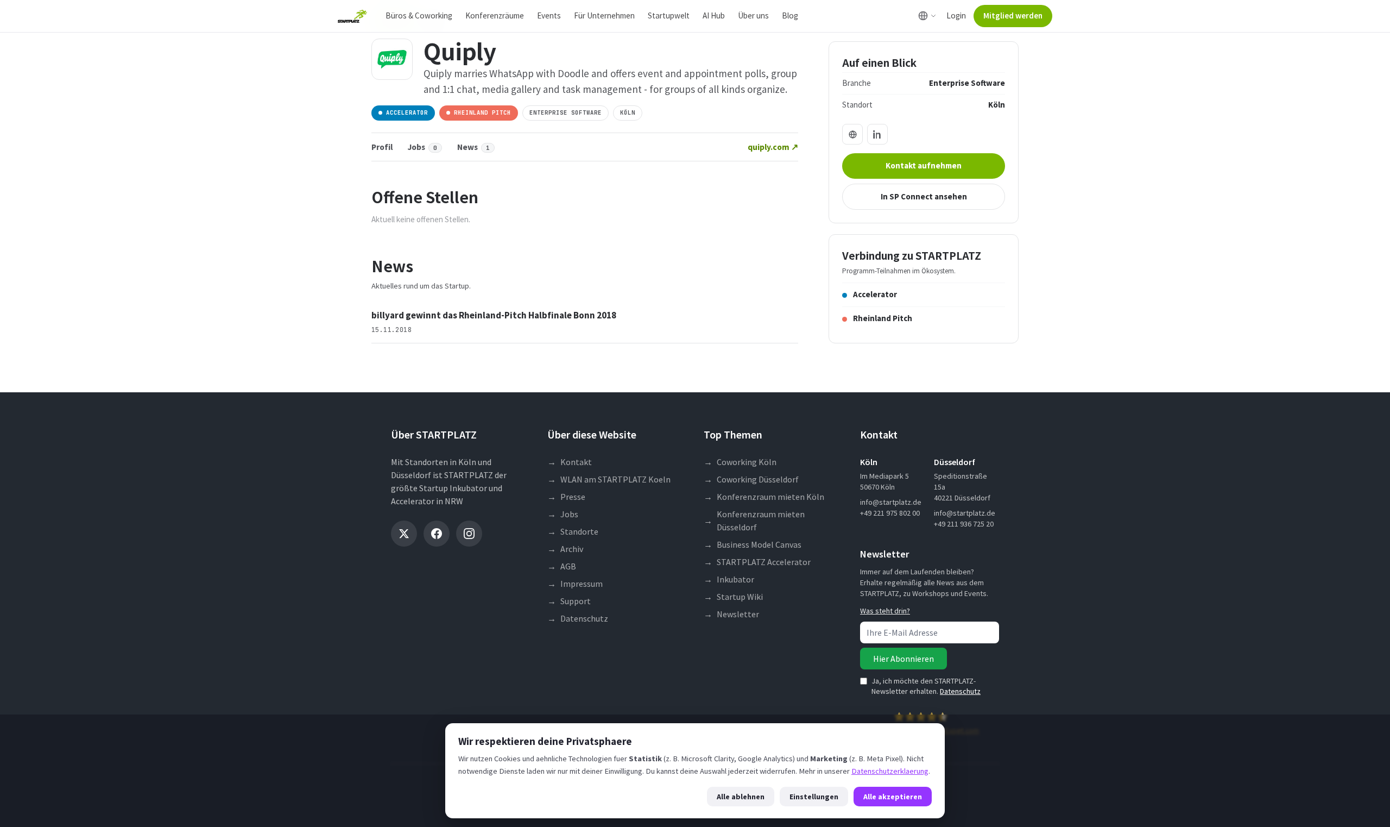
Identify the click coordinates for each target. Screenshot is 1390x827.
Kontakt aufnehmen (924, 165)
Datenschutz (577, 618)
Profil (382, 147)
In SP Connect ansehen (924, 196)
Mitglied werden (1012, 15)
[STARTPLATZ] (352, 16)
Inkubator (729, 579)
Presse (566, 496)
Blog (790, 15)
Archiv (565, 548)
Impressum (575, 583)
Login (956, 15)
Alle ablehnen (740, 796)
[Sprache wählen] (927, 16)
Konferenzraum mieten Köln (764, 496)
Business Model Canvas (752, 544)
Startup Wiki (733, 596)
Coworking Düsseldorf (751, 479)
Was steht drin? (885, 611)
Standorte (572, 531)
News (473, 147)
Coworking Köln (740, 461)
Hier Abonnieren (903, 658)
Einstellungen (813, 796)
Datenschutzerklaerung (889, 771)
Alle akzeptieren (892, 796)
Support (569, 601)
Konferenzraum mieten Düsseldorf (754, 520)
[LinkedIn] (877, 134)
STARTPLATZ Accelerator (757, 561)
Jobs (422, 147)
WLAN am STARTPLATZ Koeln (609, 479)
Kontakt (569, 461)
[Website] (852, 134)
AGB (561, 566)
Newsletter (731, 614)
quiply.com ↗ (773, 147)
